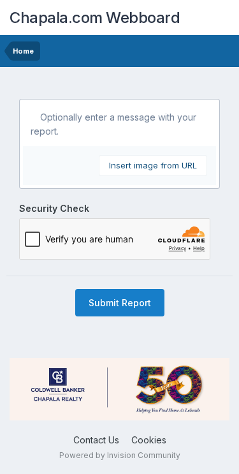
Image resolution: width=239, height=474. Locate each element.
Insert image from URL (153, 165)
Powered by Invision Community (119, 455)
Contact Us (96, 439)
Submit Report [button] (120, 302)
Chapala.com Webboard (95, 17)
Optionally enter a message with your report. (113, 124)
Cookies (148, 439)
